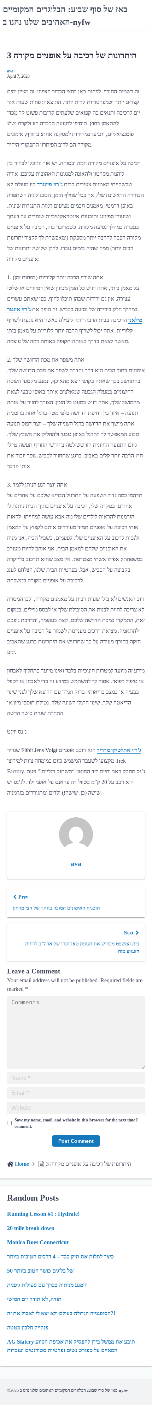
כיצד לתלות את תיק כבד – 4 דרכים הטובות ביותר (60, 1256)
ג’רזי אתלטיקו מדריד (119, 750)
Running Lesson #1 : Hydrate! (43, 1214)
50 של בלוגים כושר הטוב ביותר (40, 1271)
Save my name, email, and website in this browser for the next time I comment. (76, 1123)
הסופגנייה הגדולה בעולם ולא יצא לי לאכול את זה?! (61, 1313)
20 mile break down (30, 1228)
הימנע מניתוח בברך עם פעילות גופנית (47, 1285)
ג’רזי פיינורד (50, 184)
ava (10, 70)
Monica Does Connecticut (38, 1242)
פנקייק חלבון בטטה (27, 1327)
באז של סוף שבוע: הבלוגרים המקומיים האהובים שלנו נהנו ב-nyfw (74, 1390)
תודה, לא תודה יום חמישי (34, 1299)
